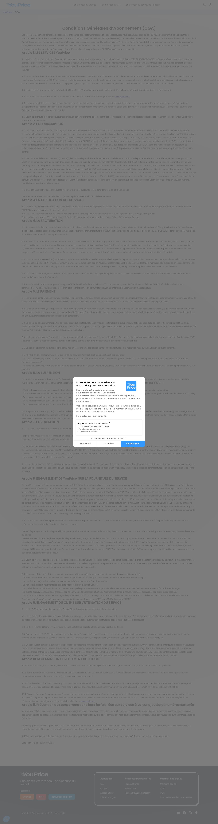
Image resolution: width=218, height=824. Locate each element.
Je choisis (109, 443)
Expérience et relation (88, 431)
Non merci (85, 443)
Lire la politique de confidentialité (91, 416)
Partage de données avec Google (94, 426)
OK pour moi (132, 443)
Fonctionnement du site (89, 429)
